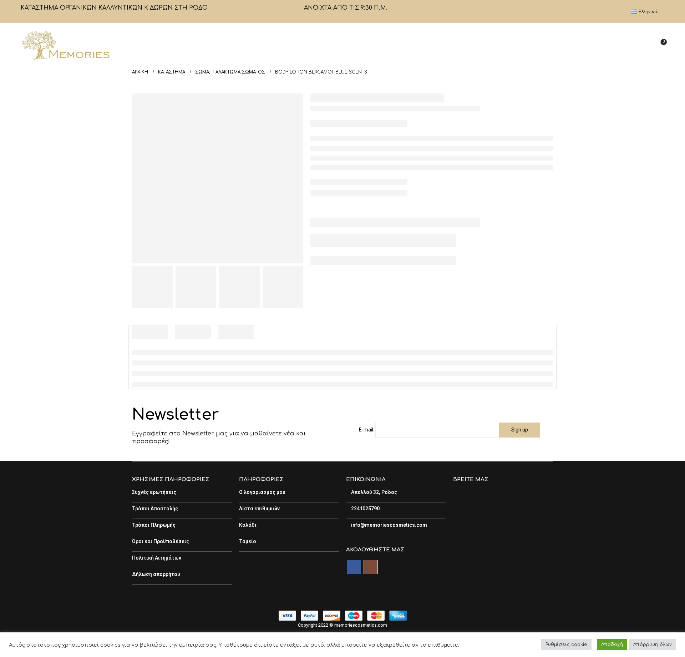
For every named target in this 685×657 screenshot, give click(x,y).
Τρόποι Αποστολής (155, 508)
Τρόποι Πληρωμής (154, 525)
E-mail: (366, 430)
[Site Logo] (65, 45)
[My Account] (621, 45)
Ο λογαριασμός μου (262, 492)
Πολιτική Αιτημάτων (156, 558)
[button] (604, 45)
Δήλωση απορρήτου (156, 574)
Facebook (354, 567)
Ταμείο (247, 541)
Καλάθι (248, 525)
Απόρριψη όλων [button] (652, 644)
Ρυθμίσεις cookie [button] (566, 644)
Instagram (371, 567)
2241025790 (365, 508)
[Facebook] (605, 12)
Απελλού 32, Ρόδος (373, 492)
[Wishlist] (639, 45)
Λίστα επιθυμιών (259, 508)
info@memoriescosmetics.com (388, 525)
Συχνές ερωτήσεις (154, 492)
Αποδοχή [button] (612, 644)
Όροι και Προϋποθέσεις (160, 541)
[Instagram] (617, 12)
